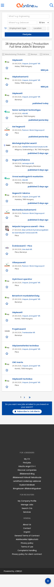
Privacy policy (27, 543)
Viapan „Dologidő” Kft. (31, 63)
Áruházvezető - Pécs (22, 246)
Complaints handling (27, 550)
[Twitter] (33, 445)
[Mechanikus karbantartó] (7, 211)
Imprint (27, 532)
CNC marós (17, 362)
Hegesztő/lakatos (21, 160)
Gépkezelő (17, 60)
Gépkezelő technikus (22, 379)
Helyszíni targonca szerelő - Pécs (28, 226)
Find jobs (27, 462)
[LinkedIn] (30, 445)
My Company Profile (27, 501)
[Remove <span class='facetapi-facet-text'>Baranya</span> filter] (29, 54)
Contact (27, 528)
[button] (6, 28)
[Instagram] (25, 445)
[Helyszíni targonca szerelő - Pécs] (7, 228)
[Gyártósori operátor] (7, 281)
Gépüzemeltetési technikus (25, 345)
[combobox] (28, 16)
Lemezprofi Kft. (28, 163)
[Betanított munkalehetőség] (7, 297)
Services (27, 512)
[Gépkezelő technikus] (7, 381)
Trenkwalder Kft (28, 332)
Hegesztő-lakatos (21, 193)
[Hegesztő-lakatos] (7, 195)
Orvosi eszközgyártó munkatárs (27, 176)
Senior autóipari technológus (26, 110)
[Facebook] (21, 445)
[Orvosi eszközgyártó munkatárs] (7, 178)
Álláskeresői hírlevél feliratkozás (27, 477)
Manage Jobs (27, 504)
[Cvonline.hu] (27, 4)
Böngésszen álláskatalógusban (27, 488)
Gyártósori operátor (22, 279)
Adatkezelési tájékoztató (27, 539)
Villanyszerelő (19, 262)
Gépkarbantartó (20, 76)
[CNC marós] (7, 364)
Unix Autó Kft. (27, 249)
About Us (27, 524)
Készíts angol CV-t (27, 466)
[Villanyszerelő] (7, 264)
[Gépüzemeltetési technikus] (7, 347)
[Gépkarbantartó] (7, 78)
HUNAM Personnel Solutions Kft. (35, 147)
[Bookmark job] (7, 67)
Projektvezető (19, 329)
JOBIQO (18, 571)
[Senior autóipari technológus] (7, 112)
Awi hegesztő (18, 126)
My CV (27, 459)
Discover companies (27, 470)
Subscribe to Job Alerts (28, 411)
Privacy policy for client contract (27, 554)
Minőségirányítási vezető (24, 143)
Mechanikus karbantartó (24, 209)
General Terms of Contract (27, 535)
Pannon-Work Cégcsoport (33, 130)
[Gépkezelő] (7, 62)
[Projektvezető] (7, 331)
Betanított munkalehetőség (25, 295)
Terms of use (27, 546)
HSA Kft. (25, 113)
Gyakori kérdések (27, 484)
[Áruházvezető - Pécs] (7, 248)
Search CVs (27, 508)
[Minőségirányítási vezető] (7, 145)
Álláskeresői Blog (27, 473)
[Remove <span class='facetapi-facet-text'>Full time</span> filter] (41, 54)
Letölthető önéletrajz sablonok (27, 481)
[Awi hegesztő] (7, 128)
